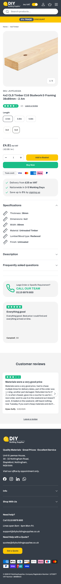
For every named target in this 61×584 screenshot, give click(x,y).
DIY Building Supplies (16, 574)
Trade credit (9, 173)
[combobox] (30, 11)
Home (5, 27)
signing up (34, 192)
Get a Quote (12, 551)
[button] (49, 4)
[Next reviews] (55, 394)
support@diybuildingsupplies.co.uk (21, 531)
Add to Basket (42, 157)
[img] (13, 106)
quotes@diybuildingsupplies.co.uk (21, 542)
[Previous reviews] (6, 394)
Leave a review (31, 106)
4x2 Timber (14, 27)
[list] (30, 58)
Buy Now (30, 165)
